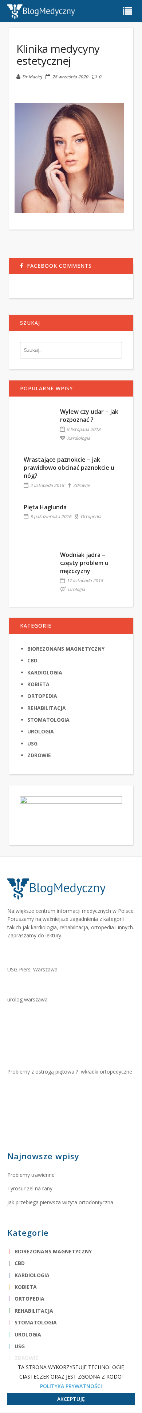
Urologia (76, 589)
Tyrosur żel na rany (29, 1188)
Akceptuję (71, 1398)
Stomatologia (48, 719)
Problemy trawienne (31, 1174)
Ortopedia (90, 516)
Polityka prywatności (71, 1386)
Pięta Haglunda (45, 507)
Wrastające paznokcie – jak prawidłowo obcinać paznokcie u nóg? (69, 467)
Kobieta (38, 684)
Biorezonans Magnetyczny (65, 648)
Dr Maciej (32, 77)
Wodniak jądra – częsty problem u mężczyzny (84, 563)
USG (32, 743)
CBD (32, 660)
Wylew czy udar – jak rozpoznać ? (89, 416)
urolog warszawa (27, 999)
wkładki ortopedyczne (106, 1071)
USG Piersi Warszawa (32, 969)
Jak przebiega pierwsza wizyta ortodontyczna (60, 1202)
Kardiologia (78, 438)
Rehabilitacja (46, 707)
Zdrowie (81, 485)
